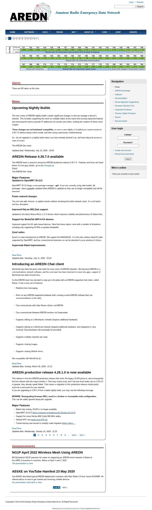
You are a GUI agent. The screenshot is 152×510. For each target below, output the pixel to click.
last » (82, 435)
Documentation (121, 98)
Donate (133, 32)
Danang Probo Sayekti (77, 508)
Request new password (124, 154)
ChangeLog (49, 165)
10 (33, 38)
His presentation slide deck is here (27, 482)
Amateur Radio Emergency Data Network (88, 13)
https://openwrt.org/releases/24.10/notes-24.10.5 (54, 413)
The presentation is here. (22, 463)
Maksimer (97, 508)
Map (71, 32)
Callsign (128, 135)
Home (12, 32)
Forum (59, 32)
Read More (16, 255)
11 (37, 38)
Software (27, 32)
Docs (43, 32)
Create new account (123, 150)
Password (128, 143)
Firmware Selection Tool (124, 106)
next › (74, 435)
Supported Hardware (123, 110)
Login (131, 2)
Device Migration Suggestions (127, 102)
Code (102, 32)
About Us (87, 32)
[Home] (30, 23)
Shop (118, 32)
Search (118, 117)
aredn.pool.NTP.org (39, 420)
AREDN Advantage (122, 91)
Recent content (121, 121)
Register (140, 2)
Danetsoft (62, 508)
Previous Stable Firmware (125, 113)
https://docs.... (69, 423)
